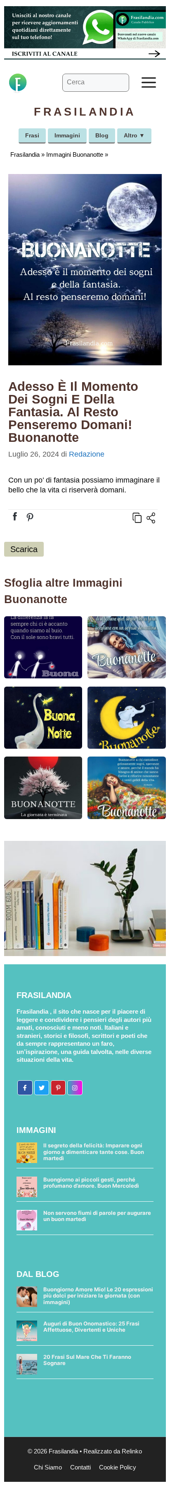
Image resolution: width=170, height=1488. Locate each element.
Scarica (24, 549)
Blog (102, 135)
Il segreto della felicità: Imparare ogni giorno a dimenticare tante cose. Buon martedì (93, 1151)
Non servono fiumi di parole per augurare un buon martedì (97, 1216)
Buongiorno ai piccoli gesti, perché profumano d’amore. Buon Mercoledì (91, 1182)
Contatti (80, 1467)
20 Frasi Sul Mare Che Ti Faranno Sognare (87, 1360)
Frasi (32, 135)
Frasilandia (25, 154)
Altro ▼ (134, 135)
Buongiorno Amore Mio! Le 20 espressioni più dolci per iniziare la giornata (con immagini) (98, 1295)
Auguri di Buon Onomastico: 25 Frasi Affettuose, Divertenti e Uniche (91, 1326)
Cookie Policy (117, 1467)
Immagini (67, 135)
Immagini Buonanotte (74, 154)
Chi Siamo (48, 1467)
